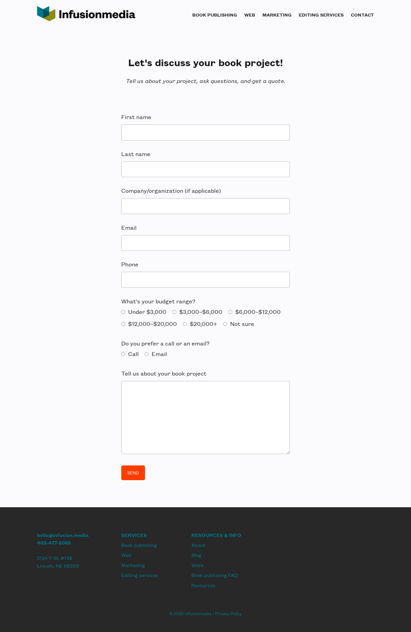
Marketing (277, 15)
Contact (362, 15)
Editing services (321, 15)
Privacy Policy (228, 613)
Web (249, 15)
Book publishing (214, 15)
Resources (203, 585)
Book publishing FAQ (214, 575)
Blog (196, 555)
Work (197, 565)
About (198, 545)
